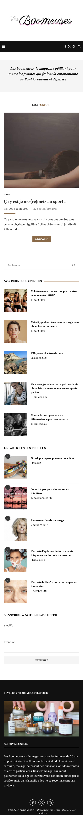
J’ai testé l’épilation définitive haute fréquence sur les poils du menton (52, 553)
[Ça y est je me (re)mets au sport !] (41, 150)
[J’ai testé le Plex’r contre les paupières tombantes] (15, 591)
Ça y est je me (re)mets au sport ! (35, 201)
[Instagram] (74, 46)
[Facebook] (65, 46)
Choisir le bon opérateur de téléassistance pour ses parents (49, 417)
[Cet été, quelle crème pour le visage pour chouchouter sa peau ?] (15, 331)
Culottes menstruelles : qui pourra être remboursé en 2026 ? (54, 293)
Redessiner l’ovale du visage (47, 520)
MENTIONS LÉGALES (48, 809)
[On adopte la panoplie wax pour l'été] (15, 467)
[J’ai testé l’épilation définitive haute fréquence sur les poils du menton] (15, 560)
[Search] (79, 46)
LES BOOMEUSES (24, 809)
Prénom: (9, 642)
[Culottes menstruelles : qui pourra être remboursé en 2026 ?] (15, 300)
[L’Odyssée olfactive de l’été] (15, 362)
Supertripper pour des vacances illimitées (50, 491)
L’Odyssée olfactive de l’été (47, 353)
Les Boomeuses (18, 208)
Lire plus (40, 238)
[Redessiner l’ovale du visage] (15, 529)
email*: (8, 625)
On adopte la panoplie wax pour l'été (52, 458)
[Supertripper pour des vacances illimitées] (15, 498)
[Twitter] (69, 46)
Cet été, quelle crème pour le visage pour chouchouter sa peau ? (55, 324)
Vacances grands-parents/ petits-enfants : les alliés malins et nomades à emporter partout (55, 388)
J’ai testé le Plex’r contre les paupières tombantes (53, 584)
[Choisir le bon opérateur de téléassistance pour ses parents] (15, 424)
